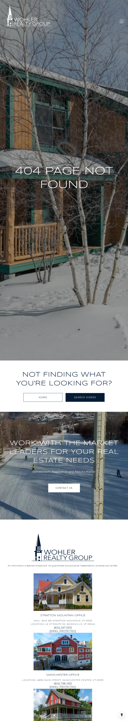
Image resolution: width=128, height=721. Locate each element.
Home (43, 397)
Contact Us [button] (64, 488)
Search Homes (85, 397)
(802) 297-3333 (63, 627)
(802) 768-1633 (63, 683)
